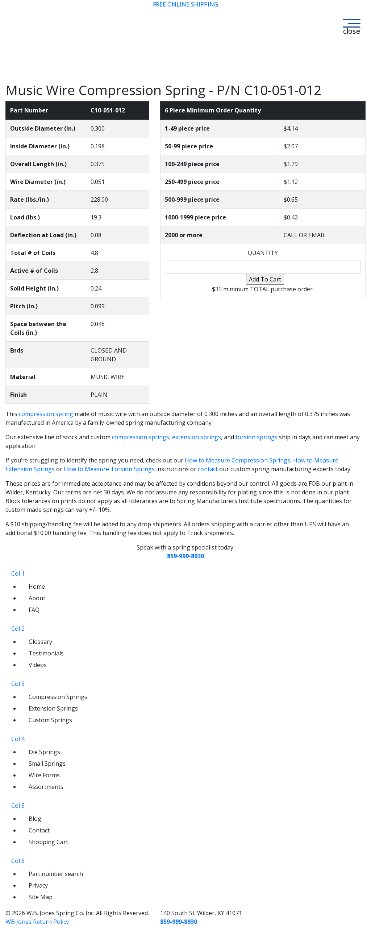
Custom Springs (50, 720)
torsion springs (256, 437)
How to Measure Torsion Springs (109, 469)
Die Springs (44, 752)
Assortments (46, 787)
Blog (35, 819)
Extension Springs (53, 708)
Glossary (40, 642)
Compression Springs (58, 697)
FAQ (34, 610)
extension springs (196, 437)
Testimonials (46, 653)
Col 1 (18, 573)
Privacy (38, 885)
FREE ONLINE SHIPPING (185, 4)
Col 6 (18, 861)
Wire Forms (44, 775)
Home (37, 586)
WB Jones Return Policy (37, 922)
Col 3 (18, 684)
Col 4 (18, 739)
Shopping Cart (48, 842)
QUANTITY (263, 253)
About (37, 598)
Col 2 (18, 629)
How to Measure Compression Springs (237, 460)
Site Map (41, 897)
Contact (39, 830)
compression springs (140, 437)
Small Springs (47, 764)
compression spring (46, 414)
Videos (38, 665)
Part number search (56, 874)
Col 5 (18, 806)
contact (208, 469)
